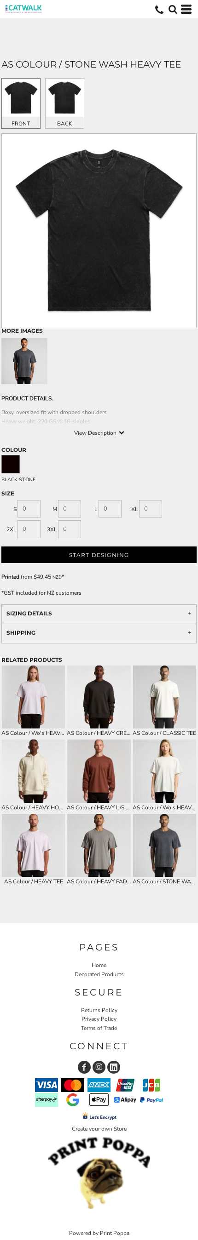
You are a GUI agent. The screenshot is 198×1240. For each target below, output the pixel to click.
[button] (172, 9)
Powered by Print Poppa (99, 1233)
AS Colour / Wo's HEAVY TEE (38, 733)
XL (134, 509)
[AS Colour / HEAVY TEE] (33, 845)
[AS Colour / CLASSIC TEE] (165, 697)
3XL (52, 529)
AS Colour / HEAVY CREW (100, 733)
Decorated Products (99, 974)
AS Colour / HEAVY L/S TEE (101, 807)
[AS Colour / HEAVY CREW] (99, 697)
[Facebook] (84, 1067)
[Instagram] (99, 1067)
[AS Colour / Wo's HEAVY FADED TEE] (165, 771)
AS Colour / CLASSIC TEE (164, 733)
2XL (11, 529)
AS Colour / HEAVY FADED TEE (106, 881)
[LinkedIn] (113, 1067)
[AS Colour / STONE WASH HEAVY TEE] (165, 845)
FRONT (21, 123)
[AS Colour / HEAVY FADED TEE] (99, 845)
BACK (64, 123)
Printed (10, 576)
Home (99, 965)
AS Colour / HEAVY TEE (33, 881)
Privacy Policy (99, 1019)
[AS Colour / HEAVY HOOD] (33, 771)
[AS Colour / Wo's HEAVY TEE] (33, 697)
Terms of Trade (99, 1028)
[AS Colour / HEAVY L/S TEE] (99, 771)
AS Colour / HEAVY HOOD (34, 807)
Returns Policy (99, 1010)
